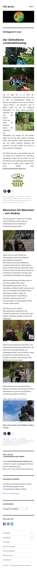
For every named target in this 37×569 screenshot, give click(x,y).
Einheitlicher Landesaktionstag (12, 198)
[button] (4, 191)
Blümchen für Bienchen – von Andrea (18, 211)
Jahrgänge (7, 537)
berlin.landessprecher (9, 196)
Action (25, 198)
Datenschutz (7, 555)
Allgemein (28, 196)
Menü (31, 6)
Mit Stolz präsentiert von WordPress (20, 565)
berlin (4, 200)
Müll (8, 202)
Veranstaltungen (9, 546)
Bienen (21, 441)
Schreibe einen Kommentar (11, 444)
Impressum (7, 560)
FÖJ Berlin (8, 6)
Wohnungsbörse (9, 551)
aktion (29, 198)
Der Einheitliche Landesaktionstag (14, 41)
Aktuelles (6, 542)
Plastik (21, 202)
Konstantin (6, 439)
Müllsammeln (15, 202)
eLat (27, 200)
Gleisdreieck (9, 443)
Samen (16, 443)
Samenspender (23, 443)
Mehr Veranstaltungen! (11, 493)
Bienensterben (28, 441)
